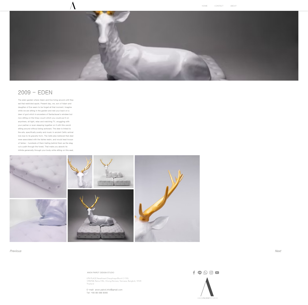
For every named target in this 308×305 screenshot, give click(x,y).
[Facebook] (194, 272)
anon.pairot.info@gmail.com (108, 290)
